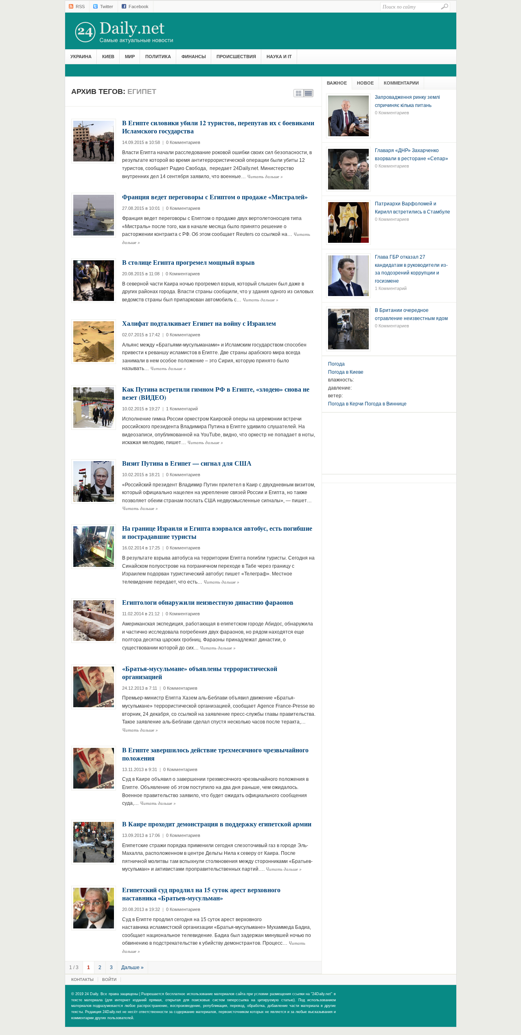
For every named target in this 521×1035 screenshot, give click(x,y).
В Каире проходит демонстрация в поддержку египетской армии (216, 823)
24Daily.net (132, 32)
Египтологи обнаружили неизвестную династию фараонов (207, 602)
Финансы (194, 56)
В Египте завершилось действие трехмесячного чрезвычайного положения (215, 754)
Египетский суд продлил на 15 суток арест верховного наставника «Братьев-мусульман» (201, 893)
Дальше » (132, 967)
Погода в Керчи (345, 404)
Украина (81, 56)
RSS (80, 6)
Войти (109, 979)
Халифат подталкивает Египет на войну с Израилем (199, 323)
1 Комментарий (182, 408)
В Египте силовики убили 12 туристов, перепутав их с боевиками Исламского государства (218, 126)
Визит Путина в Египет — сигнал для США (187, 463)
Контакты (82, 979)
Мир (130, 56)
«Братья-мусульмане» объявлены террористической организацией (199, 672)
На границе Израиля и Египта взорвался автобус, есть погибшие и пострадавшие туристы (217, 532)
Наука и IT (279, 56)
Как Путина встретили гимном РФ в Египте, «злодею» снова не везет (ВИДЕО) (215, 393)
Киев (108, 56)
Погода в (345, 372)
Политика (158, 56)
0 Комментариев (183, 142)
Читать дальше (265, 176)
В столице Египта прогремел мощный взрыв (188, 262)
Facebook (139, 6)
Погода (336, 364)
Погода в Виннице (386, 404)
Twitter (106, 6)
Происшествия (236, 56)
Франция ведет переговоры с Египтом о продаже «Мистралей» (215, 196)
